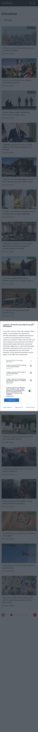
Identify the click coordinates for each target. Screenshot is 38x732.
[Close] (34, 325)
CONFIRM (11, 400)
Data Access (19, 407)
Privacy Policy (30, 407)
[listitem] (19, 361)
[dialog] (19, 366)
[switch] (30, 366)
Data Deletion (7, 407)
